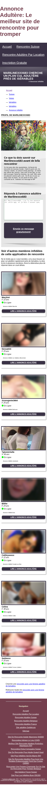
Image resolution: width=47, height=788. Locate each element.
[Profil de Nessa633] (23, 346)
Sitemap (25, 731)
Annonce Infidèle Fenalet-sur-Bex (12, 564)
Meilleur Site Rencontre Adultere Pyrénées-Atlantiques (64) (25, 745)
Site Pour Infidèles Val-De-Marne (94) (26, 756)
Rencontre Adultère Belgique (26, 721)
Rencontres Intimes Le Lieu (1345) (26, 740)
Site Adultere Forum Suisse (26, 772)
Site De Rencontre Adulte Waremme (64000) (26, 737)
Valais (11, 98)
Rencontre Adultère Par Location (23, 54)
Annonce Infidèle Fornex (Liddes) (12, 667)
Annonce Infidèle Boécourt (10, 409)
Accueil (7, 46)
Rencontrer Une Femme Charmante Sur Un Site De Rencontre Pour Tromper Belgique (25, 768)
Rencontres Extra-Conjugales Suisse (26, 749)
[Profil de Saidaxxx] (23, 655)
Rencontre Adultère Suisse (26, 717)
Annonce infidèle (16, 110)
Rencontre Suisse (27, 46)
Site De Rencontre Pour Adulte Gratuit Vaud (25, 752)
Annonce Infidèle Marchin (10, 306)
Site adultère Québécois (26, 728)
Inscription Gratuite (14, 62)
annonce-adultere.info (9, 779)
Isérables (12, 102)
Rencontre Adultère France (26, 724)
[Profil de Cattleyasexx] (23, 552)
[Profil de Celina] (23, 604)
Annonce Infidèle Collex (9, 615)
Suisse (11, 94)
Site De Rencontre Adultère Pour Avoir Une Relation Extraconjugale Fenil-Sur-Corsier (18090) (25, 761)
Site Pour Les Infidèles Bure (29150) (25, 775)
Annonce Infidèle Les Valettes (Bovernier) (14, 358)
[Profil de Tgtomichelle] (23, 449)
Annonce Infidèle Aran (9, 512)
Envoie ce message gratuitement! (23, 230)
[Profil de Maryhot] (23, 294)
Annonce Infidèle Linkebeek (10, 461)
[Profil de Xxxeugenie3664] (23, 398)
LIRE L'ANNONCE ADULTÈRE (23, 311)
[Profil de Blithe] (23, 501)
